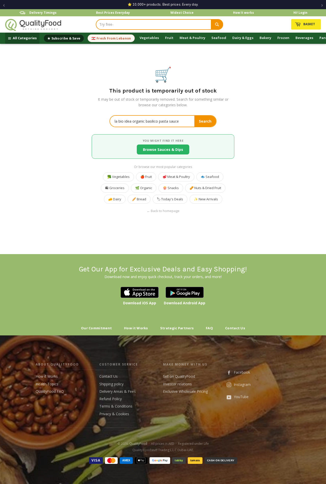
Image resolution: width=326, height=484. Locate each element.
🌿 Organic (143, 188)
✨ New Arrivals (206, 199)
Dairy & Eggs (242, 37)
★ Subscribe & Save (63, 38)
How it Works (136, 328)
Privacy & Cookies (114, 413)
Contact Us (235, 328)
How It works (243, 12)
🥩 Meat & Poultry (176, 176)
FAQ (209, 328)
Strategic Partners (177, 328)
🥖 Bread (139, 199)
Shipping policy (111, 384)
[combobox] (153, 24)
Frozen (283, 37)
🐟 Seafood (210, 176)
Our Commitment (96, 328)
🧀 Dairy (114, 199)
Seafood (218, 37)
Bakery (265, 37)
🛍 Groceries (115, 188)
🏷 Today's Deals (170, 199)
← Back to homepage (163, 211)
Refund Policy (110, 398)
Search (205, 121)
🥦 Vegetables (118, 176)
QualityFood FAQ (50, 391)
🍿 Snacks (171, 188)
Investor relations (177, 384)
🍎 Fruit (146, 176)
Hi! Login (300, 12)
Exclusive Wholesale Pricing (185, 391)
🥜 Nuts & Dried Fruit (205, 188)
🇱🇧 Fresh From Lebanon (111, 38)
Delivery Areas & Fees (117, 391)
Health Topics (47, 384)
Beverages (304, 37)
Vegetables (149, 37)
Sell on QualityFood (179, 376)
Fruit (169, 37)
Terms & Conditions (115, 406)
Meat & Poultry (192, 37)
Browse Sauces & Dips (163, 149)
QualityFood (138, 443)
